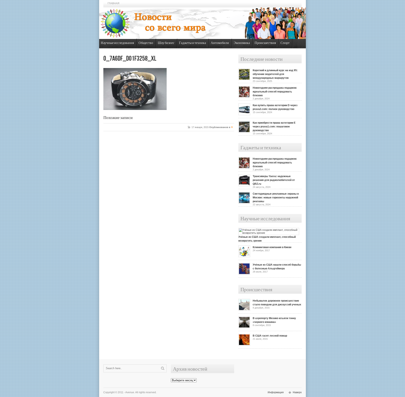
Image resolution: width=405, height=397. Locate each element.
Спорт (285, 43)
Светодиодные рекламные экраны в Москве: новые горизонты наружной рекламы (276, 197)
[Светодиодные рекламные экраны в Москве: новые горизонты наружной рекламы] (244, 202)
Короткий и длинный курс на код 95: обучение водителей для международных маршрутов (275, 74)
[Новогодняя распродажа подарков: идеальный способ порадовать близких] (244, 96)
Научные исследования (117, 43)
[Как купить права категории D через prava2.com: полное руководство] (244, 114)
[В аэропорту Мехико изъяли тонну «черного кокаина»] (244, 327)
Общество (146, 43)
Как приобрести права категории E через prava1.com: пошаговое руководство (274, 126)
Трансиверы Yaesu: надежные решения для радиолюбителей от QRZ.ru (274, 180)
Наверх (297, 392)
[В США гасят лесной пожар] (244, 344)
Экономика (242, 43)
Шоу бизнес (166, 43)
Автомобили (220, 43)
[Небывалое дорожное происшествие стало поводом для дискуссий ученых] (244, 309)
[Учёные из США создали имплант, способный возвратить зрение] (268, 232)
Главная (113, 3)
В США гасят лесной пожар (270, 335)
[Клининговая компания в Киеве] (244, 256)
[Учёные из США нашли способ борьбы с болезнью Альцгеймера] (244, 273)
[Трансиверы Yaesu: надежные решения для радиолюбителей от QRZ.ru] (244, 185)
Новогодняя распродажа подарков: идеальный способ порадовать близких (275, 91)
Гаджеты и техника (192, 43)
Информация (276, 392)
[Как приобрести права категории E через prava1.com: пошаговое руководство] (244, 131)
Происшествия (265, 43)
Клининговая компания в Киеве (272, 247)
